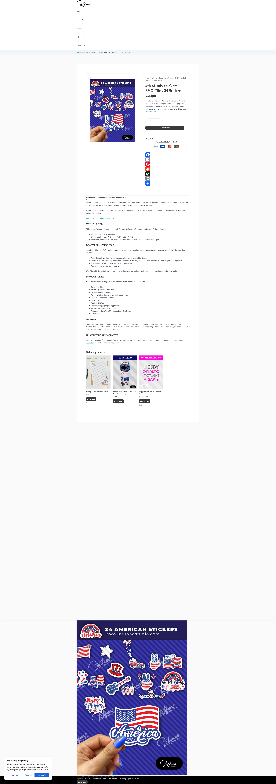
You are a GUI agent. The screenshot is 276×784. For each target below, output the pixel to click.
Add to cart (166, 128)
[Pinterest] (165, 164)
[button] (91, 78)
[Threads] (165, 173)
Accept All (42, 775)
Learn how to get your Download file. (100, 218)
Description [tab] (90, 197)
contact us (90, 343)
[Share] (165, 183)
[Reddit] (165, 169)
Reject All (28, 775)
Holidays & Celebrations (159, 78)
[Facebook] (165, 154)
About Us (80, 20)
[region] (28, 768)
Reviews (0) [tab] (121, 197)
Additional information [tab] (106, 197)
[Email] (165, 159)
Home (79, 11)
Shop (79, 28)
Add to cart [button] (118, 401)
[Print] (165, 178)
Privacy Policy (82, 37)
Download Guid (151, 112)
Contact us (81, 46)
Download (91, 399)
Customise (14, 775)
